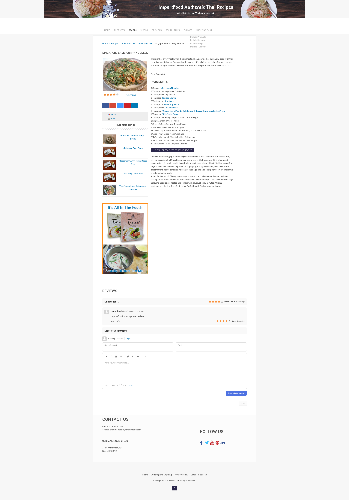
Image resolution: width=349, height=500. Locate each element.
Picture (133, 356)
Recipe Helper (173, 30)
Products (119, 30)
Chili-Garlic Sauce (170, 114)
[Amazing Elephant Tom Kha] (125, 239)
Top (243, 403)
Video (138, 356)
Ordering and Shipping (161, 474)
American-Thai (128, 43)
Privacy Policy (181, 474)
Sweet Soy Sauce (171, 104)
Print (112, 118)
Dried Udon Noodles (169, 88)
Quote (121, 356)
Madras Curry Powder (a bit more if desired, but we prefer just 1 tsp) (193, 111)
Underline (116, 356)
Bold (106, 356)
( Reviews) (131, 94)
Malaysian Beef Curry (133, 148)
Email (113, 114)
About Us (157, 30)
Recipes (132, 30)
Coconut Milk (171, 107)
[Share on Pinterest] (127, 106)
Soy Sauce (169, 101)
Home (107, 30)
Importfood (116, 311)
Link (128, 356)
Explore (188, 30)
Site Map (202, 474)
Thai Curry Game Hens (133, 173)
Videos (144, 30)
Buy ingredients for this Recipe (173, 150)
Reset (131, 385)
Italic (111, 356)
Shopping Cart (204, 30)
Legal (193, 474)
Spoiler (145, 356)
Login (128, 338)
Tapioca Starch (169, 97)
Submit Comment (236, 393)
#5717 (141, 311)
